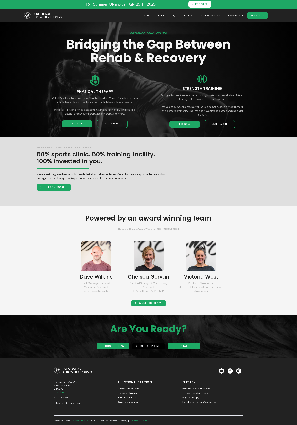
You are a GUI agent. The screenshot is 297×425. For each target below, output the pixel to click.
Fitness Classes (127, 397)
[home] (43, 15)
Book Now (258, 15)
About (147, 15)
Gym (175, 15)
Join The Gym (115, 346)
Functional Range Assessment (200, 401)
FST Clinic (77, 124)
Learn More (220, 124)
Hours (144, 420)
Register (201, 4)
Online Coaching (211, 15)
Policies (134, 420)
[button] (235, 15)
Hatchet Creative (80, 420)
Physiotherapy (190, 397)
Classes (189, 15)
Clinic (161, 15)
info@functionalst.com (67, 403)
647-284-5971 (62, 397)
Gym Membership (128, 388)
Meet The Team (150, 303)
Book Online (150, 346)
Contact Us (185, 346)
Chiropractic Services (195, 393)
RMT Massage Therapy (196, 388)
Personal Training (128, 393)
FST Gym (184, 124)
